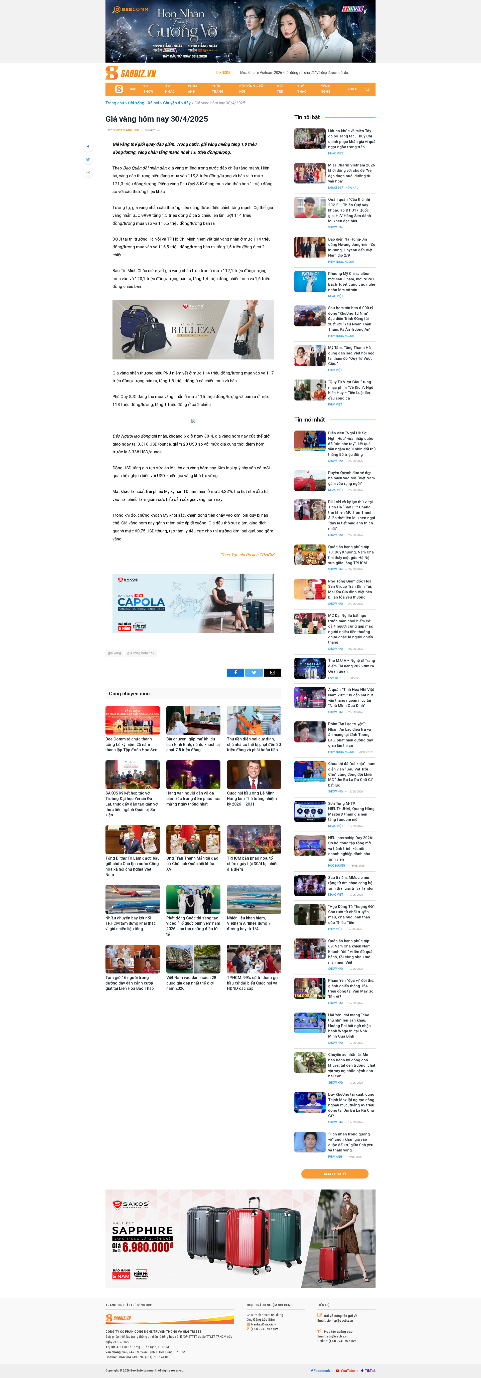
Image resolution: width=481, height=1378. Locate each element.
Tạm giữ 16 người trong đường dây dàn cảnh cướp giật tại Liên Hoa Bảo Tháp (129, 983)
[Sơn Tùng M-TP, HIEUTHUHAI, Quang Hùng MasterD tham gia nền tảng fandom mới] (310, 811)
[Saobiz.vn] (130, 72)
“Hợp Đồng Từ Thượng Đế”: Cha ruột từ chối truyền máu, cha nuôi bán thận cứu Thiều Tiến (351, 914)
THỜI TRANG (217, 88)
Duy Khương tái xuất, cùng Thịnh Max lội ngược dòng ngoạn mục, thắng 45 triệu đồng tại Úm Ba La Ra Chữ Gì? (351, 1105)
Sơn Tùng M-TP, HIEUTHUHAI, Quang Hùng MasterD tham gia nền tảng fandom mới (351, 811)
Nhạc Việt (335, 153)
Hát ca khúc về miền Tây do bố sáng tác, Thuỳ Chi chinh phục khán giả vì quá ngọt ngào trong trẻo (352, 139)
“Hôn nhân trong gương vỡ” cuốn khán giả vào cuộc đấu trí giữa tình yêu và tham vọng (350, 1142)
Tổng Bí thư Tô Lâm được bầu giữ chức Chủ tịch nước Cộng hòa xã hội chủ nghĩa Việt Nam (132, 866)
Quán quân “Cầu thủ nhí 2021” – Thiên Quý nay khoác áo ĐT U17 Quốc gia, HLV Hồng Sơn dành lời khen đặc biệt (349, 210)
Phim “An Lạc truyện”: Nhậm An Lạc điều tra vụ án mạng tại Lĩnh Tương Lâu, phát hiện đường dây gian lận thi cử (350, 735)
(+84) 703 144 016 (157, 1357)
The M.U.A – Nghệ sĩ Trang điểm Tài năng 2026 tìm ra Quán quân (351, 666)
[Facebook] (88, 147)
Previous (111, 30)
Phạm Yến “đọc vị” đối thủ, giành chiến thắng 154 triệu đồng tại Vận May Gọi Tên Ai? (351, 988)
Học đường (336, 865)
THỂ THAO (302, 88)
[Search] (367, 89)
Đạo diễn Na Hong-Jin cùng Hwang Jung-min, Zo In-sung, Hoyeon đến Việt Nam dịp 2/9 (351, 247)
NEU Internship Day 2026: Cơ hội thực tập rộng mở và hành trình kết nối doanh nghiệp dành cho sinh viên (350, 849)
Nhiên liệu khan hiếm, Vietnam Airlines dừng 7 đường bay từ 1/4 (249, 923)
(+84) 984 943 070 (130, 1357)
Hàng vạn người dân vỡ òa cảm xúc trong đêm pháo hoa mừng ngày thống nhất (193, 799)
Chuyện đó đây (177, 103)
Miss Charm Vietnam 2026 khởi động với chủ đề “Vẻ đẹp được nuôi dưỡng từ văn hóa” (296, 73)
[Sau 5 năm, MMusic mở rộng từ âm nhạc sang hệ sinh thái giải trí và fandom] (310, 885)
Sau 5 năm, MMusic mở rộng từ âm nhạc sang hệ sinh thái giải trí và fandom (352, 883)
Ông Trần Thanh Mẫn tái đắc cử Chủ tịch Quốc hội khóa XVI (192, 864)
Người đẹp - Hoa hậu (343, 187)
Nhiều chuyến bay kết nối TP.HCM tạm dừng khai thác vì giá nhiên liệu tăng (130, 923)
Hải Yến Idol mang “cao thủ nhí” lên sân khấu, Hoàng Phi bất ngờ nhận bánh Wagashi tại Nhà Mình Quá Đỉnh (349, 1026)
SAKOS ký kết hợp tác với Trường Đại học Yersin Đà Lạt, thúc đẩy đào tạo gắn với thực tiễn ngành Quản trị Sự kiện (132, 804)
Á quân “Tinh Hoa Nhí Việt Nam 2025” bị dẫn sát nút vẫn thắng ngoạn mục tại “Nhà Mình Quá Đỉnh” (351, 697)
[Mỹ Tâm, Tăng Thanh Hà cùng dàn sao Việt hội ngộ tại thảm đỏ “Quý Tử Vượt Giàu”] (310, 355)
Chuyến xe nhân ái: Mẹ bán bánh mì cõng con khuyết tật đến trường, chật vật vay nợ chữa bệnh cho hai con (351, 1065)
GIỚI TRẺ (280, 88)
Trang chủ (114, 103)
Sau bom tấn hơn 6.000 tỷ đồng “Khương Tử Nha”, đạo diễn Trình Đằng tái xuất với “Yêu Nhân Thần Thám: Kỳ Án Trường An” (350, 319)
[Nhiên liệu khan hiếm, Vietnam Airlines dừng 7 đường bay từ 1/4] (254, 899)
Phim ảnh (335, 1156)
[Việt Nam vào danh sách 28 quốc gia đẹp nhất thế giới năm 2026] (193, 959)
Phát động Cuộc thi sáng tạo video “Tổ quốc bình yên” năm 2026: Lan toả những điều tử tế (193, 926)
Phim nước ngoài (341, 262)
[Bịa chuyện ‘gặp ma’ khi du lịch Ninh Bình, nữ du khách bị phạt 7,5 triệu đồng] (193, 720)
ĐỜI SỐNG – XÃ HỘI (251, 88)
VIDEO (352, 89)
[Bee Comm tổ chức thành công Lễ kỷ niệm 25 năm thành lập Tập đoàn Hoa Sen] (132, 720)
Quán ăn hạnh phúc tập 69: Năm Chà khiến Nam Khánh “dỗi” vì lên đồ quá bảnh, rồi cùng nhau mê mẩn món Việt (350, 952)
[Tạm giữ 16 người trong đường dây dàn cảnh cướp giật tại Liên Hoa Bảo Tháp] (132, 959)
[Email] (88, 172)
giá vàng (114, 653)
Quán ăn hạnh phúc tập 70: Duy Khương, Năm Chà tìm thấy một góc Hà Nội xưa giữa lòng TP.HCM (351, 555)
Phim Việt (335, 370)
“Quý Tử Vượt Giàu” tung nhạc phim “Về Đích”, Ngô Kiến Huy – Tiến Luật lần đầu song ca (350, 390)
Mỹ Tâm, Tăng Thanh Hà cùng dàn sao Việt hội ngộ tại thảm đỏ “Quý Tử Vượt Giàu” (351, 355)
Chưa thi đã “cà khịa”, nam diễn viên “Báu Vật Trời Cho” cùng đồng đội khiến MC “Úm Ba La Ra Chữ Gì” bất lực (351, 774)
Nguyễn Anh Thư (126, 130)
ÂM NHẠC (170, 88)
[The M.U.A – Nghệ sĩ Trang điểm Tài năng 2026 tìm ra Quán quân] (310, 668)
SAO (133, 89)
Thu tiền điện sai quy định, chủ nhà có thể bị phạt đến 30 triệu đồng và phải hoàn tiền (254, 744)
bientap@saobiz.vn (264, 1324)
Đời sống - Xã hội (143, 103)
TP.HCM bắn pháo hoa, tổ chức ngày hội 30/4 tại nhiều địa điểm (253, 864)
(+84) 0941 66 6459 (264, 1329)
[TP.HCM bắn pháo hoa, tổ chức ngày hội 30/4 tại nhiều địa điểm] (254, 839)
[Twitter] (88, 159)
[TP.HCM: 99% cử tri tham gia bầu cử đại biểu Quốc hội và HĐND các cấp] (254, 959)
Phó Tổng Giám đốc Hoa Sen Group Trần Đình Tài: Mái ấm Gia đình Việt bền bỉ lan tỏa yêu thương (350, 589)
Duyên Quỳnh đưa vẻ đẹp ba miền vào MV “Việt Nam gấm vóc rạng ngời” (351, 478)
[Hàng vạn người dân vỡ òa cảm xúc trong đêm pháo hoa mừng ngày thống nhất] (193, 774)
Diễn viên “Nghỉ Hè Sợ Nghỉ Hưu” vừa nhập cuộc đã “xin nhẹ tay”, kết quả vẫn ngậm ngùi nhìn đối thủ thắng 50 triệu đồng (352, 444)
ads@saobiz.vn (337, 1336)
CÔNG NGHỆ (325, 88)
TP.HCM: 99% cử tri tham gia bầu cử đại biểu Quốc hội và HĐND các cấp (253, 983)
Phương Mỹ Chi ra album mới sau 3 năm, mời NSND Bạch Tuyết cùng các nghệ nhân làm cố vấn (351, 281)
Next (369, 30)
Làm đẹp (334, 678)
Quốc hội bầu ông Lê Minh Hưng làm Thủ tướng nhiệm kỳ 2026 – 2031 (252, 799)
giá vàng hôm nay (140, 653)
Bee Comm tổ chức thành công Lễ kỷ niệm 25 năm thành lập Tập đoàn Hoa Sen (131, 744)
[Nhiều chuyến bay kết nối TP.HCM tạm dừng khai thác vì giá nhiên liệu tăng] (132, 899)
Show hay (335, 227)
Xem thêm (332, 1174)
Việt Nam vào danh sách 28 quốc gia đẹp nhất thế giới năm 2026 (191, 983)
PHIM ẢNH (192, 88)
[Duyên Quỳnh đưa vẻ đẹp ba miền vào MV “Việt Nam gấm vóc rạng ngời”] (310, 480)
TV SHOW (148, 88)
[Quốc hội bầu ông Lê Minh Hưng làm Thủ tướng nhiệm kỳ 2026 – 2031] (254, 774)
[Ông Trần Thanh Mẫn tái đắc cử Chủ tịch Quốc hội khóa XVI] (193, 839)
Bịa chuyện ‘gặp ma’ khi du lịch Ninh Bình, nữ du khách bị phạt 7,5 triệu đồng (193, 744)
